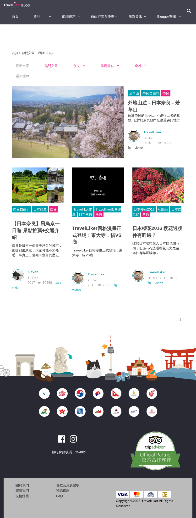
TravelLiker (152, 132)
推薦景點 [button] (107, 66)
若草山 (134, 93)
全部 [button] (138, 66)
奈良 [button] (76, 66)
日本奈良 (85, 214)
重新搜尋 (22, 76)
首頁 (15, 16)
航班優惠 (69, 16)
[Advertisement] (99, 37)
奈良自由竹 (150, 93)
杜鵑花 (163, 209)
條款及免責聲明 (68, 485)
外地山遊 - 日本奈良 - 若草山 (154, 106)
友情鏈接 (22, 496)
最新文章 (22, 66)
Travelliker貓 (82, 209)
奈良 (166, 93)
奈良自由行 (21, 209)
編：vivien (135, 148)
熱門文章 (28, 53)
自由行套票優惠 (102, 16)
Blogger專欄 (166, 16)
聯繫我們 (22, 490)
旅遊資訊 (135, 16)
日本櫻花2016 (144, 209)
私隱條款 (63, 490)
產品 (36, 16)
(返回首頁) (45, 53)
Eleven (32, 272)
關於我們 (22, 485)
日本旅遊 (40, 209)
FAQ (59, 496)
